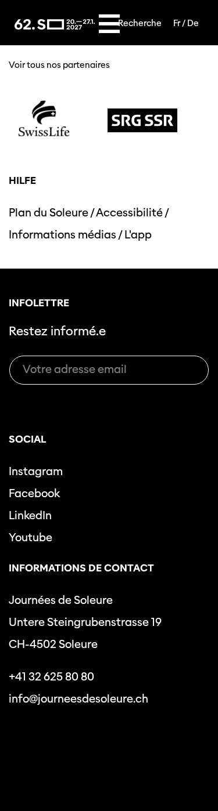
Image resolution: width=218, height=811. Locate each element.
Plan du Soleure (48, 212)
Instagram (36, 471)
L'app (138, 234)
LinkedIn (30, 515)
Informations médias (62, 234)
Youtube (30, 537)
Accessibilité (129, 212)
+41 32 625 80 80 (51, 676)
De (193, 23)
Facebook (34, 493)
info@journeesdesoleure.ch (78, 698)
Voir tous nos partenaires (59, 65)
